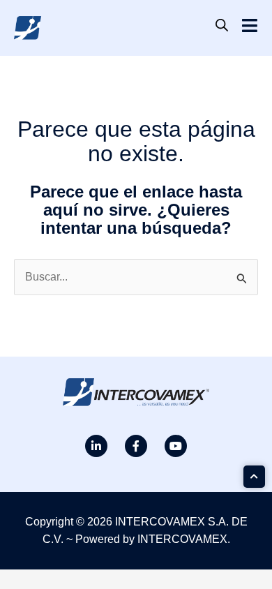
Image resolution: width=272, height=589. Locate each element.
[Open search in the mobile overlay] (222, 25)
